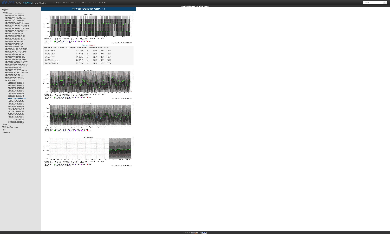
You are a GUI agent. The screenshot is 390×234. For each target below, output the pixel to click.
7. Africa (4, 131)
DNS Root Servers (10, 80)
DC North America (69, 3)
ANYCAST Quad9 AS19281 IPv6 (14, 76)
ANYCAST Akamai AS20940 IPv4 (14, 14)
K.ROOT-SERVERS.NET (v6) (16, 116)
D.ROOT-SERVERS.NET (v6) (16, 93)
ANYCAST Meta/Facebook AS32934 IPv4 (16, 64)
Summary (102, 3)
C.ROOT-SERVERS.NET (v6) (16, 90)
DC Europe (55, 3)
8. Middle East (6, 132)
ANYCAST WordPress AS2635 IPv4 (15, 79)
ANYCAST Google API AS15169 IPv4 (15, 53)
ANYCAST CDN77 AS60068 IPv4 (14, 20)
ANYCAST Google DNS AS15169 (14, 54)
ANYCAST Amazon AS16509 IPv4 (14, 17)
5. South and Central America (10, 128)
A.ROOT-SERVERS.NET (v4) (16, 82)
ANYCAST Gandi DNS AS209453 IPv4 (16, 51)
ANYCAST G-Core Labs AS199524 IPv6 (16, 50)
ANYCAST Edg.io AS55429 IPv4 (14, 41)
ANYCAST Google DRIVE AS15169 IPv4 (16, 61)
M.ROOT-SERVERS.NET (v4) (16, 121)
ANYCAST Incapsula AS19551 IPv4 (15, 63)
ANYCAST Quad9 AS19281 (12, 74)
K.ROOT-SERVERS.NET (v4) (16, 115)
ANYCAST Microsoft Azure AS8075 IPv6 (16, 72)
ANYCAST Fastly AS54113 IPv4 (14, 45)
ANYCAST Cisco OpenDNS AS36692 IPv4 (17, 24)
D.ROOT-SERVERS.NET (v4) (16, 92)
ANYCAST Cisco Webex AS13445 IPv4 (16, 30)
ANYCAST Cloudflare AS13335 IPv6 (15, 35)
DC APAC (82, 3)
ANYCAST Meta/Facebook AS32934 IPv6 (16, 66)
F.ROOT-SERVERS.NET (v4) (18, 98)
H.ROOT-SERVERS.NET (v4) (16, 105)
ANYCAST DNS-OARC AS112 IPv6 (15, 40)
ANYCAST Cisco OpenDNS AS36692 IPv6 (17, 27)
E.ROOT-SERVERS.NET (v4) (16, 95)
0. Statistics (5, 9)
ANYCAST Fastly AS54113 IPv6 (14, 46)
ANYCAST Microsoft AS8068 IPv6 (14, 69)
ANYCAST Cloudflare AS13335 (14, 32)
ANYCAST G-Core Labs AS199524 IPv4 (16, 48)
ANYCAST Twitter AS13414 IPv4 (14, 77)
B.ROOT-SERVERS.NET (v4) (16, 85)
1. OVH (4, 11)
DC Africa (92, 3)
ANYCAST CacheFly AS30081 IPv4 (15, 22)
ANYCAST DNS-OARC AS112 (13, 38)
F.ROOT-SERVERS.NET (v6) (16, 100)
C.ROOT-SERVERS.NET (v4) (16, 89)
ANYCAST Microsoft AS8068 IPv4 (14, 67)
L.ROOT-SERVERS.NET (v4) (16, 118)
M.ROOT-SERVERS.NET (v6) (16, 123)
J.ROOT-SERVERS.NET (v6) (16, 113)
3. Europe (4, 124)
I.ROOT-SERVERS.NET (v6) (16, 110)
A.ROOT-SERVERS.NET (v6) (16, 84)
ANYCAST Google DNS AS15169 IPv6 (16, 58)
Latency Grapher (34, 2)
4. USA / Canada (6, 126)
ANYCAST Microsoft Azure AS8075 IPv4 (16, 71)
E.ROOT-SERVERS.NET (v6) (16, 97)
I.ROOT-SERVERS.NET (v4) (16, 108)
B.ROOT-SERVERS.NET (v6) (16, 87)
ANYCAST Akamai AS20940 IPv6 (14, 15)
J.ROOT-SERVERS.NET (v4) (16, 111)
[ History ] (92, 45)
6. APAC (4, 129)
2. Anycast (5, 12)
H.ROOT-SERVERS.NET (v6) (16, 106)
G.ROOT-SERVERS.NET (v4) (16, 102)
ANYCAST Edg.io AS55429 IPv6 (14, 43)
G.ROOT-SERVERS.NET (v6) (16, 103)
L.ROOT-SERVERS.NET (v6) (16, 119)
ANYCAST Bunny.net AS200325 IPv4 (15, 19)
